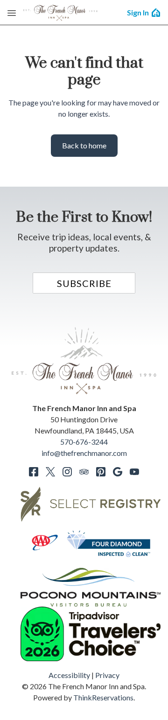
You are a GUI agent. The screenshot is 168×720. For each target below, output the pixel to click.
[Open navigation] (11, 12)
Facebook (33, 471)
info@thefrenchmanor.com (84, 452)
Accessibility (69, 675)
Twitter (50, 471)
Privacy (107, 675)
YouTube (134, 471)
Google (117, 471)
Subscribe (84, 283)
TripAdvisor (84, 471)
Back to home (84, 145)
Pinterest (100, 471)
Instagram (67, 471)
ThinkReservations (103, 697)
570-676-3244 (84, 441)
